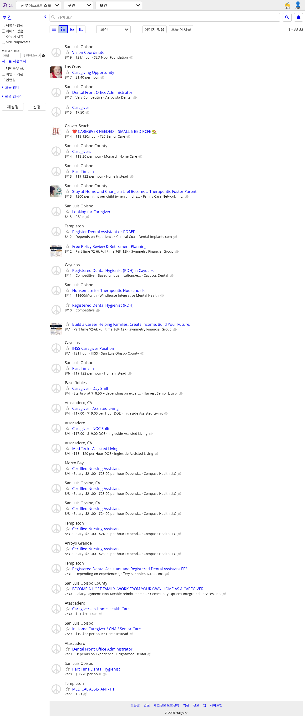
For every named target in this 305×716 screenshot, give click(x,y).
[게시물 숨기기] (132, 58)
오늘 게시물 (14, 36)
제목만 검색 (14, 25)
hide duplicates (18, 42)
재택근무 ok (15, 68)
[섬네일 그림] (63, 29)
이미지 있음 (14, 31)
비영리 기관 (14, 74)
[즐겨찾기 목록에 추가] (68, 52)
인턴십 (11, 79)
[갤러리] (72, 29)
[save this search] (298, 17)
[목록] (54, 29)
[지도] (81, 29)
